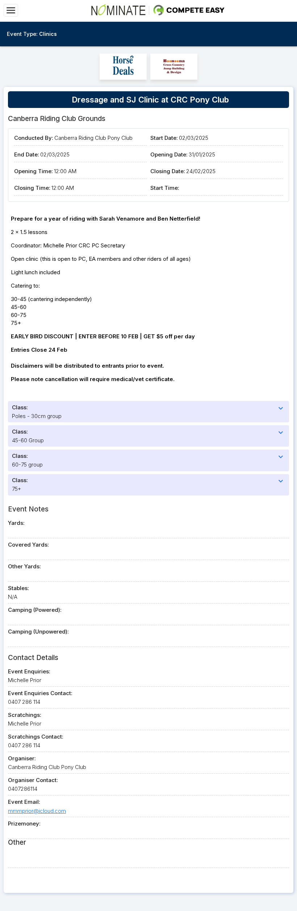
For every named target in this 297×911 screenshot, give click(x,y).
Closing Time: (32, 187)
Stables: (18, 588)
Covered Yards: (28, 544)
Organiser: (22, 758)
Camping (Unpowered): (38, 631)
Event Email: (24, 801)
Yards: (16, 522)
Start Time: (164, 187)
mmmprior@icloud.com (37, 811)
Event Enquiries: (29, 671)
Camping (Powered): (35, 609)
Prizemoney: (24, 823)
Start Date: (164, 137)
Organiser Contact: (33, 780)
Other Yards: (24, 566)
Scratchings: (24, 714)
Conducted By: (33, 137)
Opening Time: (33, 171)
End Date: (26, 154)
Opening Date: (169, 154)
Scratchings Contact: (35, 736)
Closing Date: (167, 171)
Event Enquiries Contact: (40, 693)
